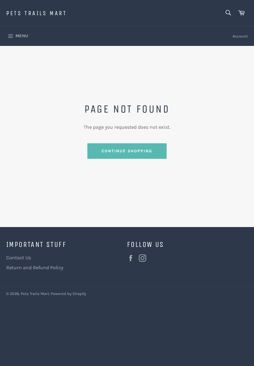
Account (240, 36)
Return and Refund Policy (34, 267)
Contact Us (18, 258)
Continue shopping (127, 151)
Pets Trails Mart (36, 13)
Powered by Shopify (68, 293)
